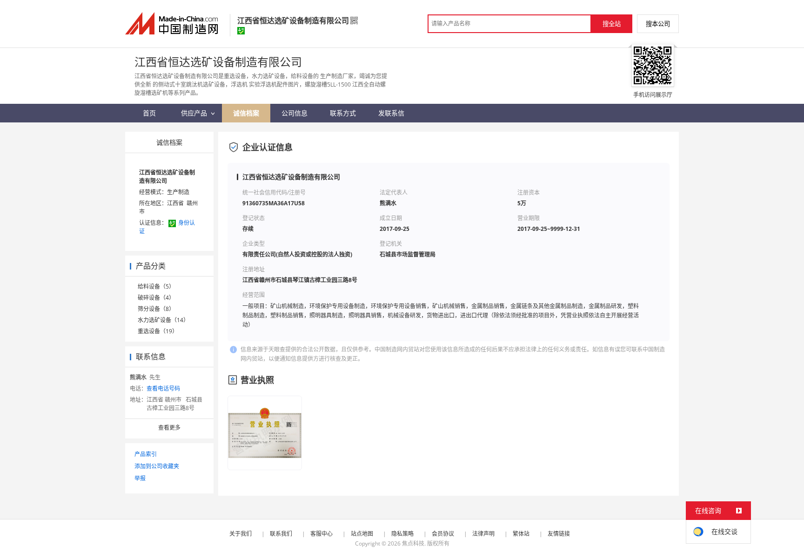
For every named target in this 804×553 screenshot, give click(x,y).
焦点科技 (413, 543)
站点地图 (362, 534)
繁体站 (521, 534)
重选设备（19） (158, 331)
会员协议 (443, 534)
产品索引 (145, 454)
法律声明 (483, 534)
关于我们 (240, 534)
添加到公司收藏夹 (156, 466)
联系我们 (281, 534)
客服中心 (321, 534)
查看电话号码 (163, 388)
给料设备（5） (156, 286)
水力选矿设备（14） (163, 320)
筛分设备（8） (156, 309)
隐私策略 (402, 534)
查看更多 (169, 428)
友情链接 (559, 534)
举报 (140, 478)
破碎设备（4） (156, 298)
